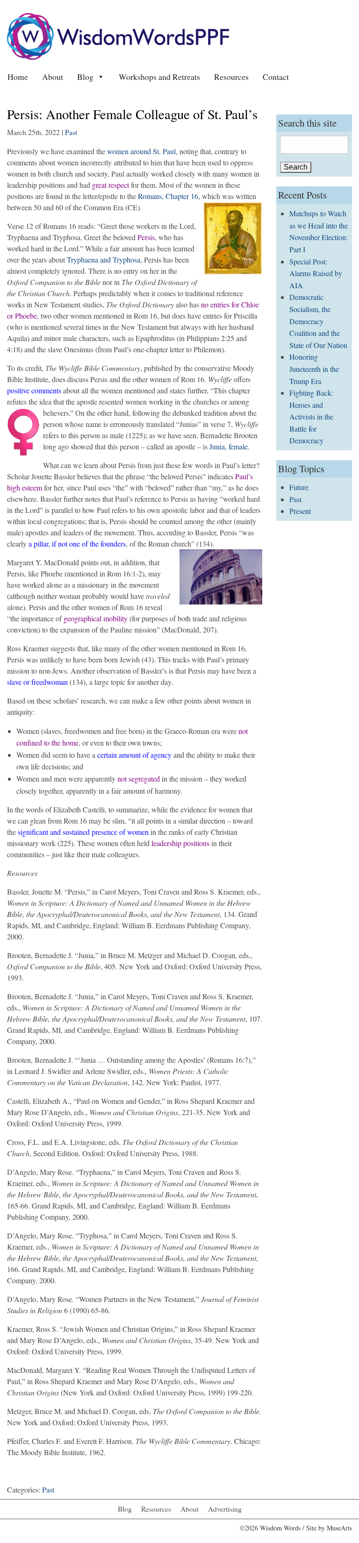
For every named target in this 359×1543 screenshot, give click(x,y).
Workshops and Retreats (159, 76)
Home (17, 76)
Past (71, 132)
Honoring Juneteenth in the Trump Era (314, 368)
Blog (85, 76)
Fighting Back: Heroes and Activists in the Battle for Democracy (311, 416)
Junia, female (228, 446)
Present (300, 511)
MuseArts (339, 1527)
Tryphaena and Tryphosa (103, 259)
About (52, 76)
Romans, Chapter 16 (168, 196)
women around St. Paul (141, 151)
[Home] (118, 35)
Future (299, 487)
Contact (276, 76)
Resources (231, 76)
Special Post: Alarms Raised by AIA (315, 273)
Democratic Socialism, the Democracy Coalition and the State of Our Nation (318, 320)
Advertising (225, 1509)
